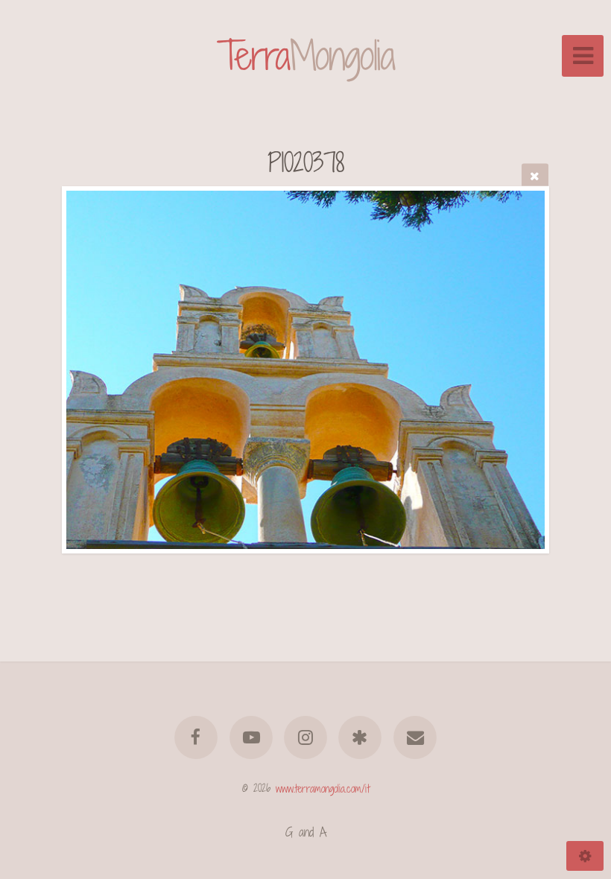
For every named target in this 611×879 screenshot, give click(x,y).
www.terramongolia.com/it (323, 788)
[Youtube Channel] (251, 737)
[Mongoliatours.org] (360, 737)
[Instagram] (305, 737)
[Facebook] (196, 737)
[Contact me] (415, 737)
